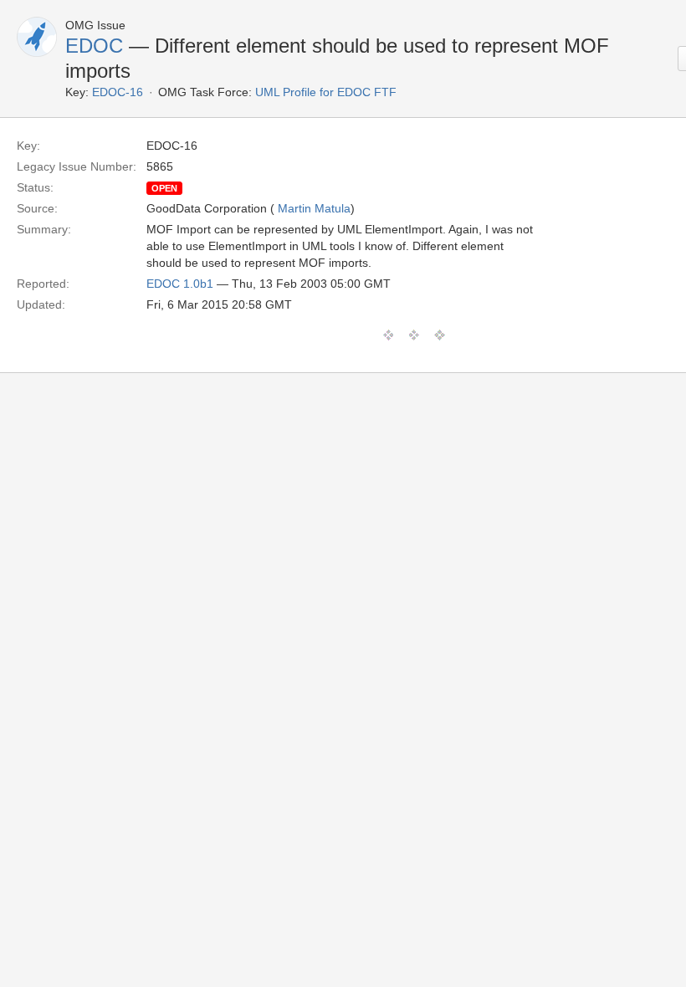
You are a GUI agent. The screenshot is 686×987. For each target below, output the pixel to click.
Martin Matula (314, 208)
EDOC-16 (117, 92)
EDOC (94, 45)
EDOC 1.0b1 (179, 283)
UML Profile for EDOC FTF (326, 92)
